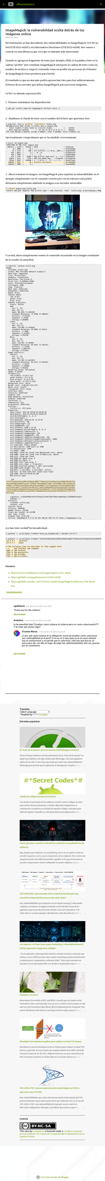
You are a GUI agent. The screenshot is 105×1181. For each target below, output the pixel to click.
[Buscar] (38, 4)
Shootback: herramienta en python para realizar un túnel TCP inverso (51, 1041)
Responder (19, 614)
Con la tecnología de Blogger (54, 1177)
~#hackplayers (25, 4)
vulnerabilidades (14, 592)
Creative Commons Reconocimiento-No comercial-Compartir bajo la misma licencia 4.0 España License (52, 1134)
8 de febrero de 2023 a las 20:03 (38, 606)
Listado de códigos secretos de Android (38, 796)
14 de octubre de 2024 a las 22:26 (52, 632)
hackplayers (38, 1131)
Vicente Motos (29, 631)
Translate (42, 714)
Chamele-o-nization (29, 995)
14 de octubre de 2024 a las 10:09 (37, 620)
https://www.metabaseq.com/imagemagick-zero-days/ (41, 572)
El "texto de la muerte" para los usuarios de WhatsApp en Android (49, 750)
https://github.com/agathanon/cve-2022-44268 (36, 577)
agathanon (19, 606)
